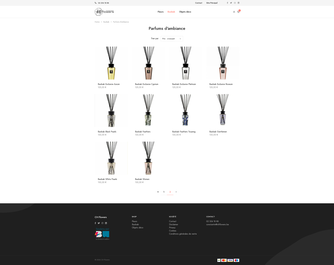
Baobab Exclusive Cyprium (146, 84)
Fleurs (160, 11)
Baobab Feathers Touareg (183, 131)
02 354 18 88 (103, 3)
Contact (198, 3)
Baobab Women (142, 179)
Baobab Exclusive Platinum (184, 84)
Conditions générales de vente (183, 233)
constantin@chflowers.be (217, 224)
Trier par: (155, 38)
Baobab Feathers (142, 131)
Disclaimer (173, 224)
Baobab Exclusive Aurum (109, 84)
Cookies (172, 230)
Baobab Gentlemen (218, 131)
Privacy (172, 227)
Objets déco (185, 11)
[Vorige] (158, 192)
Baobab (171, 11)
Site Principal (211, 3)
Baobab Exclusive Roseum (221, 84)
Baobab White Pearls (107, 179)
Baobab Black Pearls (107, 131)
